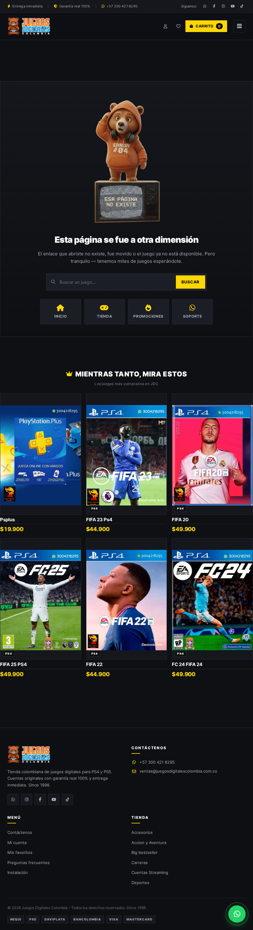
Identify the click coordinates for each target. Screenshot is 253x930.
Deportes (140, 882)
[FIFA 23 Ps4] (126, 454)
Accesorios (142, 832)
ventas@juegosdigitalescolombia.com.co (178, 771)
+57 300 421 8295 (157, 762)
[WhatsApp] (205, 6)
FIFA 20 (180, 519)
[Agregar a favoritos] (73, 399)
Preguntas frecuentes (28, 862)
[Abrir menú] (239, 26)
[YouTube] (232, 6)
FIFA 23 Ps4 (99, 519)
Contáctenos (19, 832)
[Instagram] (223, 6)
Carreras (139, 862)
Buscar (190, 281)
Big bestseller (144, 852)
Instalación (17, 872)
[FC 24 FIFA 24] (212, 598)
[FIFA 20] (212, 454)
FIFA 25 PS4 (13, 664)
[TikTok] (242, 6)
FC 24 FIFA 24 (187, 664)
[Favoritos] (178, 26)
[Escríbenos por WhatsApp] (237, 914)
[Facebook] (214, 6)
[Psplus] (40, 454)
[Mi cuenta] (165, 26)
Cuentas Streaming (149, 872)
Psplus (7, 519)
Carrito (208, 26)
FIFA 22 (94, 664)
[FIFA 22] (126, 598)
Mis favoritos (19, 852)
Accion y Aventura (148, 842)
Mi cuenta (17, 842)
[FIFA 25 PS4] (40, 598)
